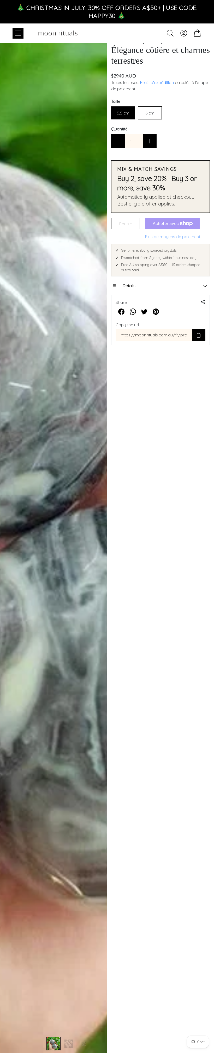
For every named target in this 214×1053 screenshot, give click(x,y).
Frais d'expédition (157, 82)
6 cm (149, 113)
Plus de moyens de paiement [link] (172, 236)
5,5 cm (123, 113)
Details (129, 285)
